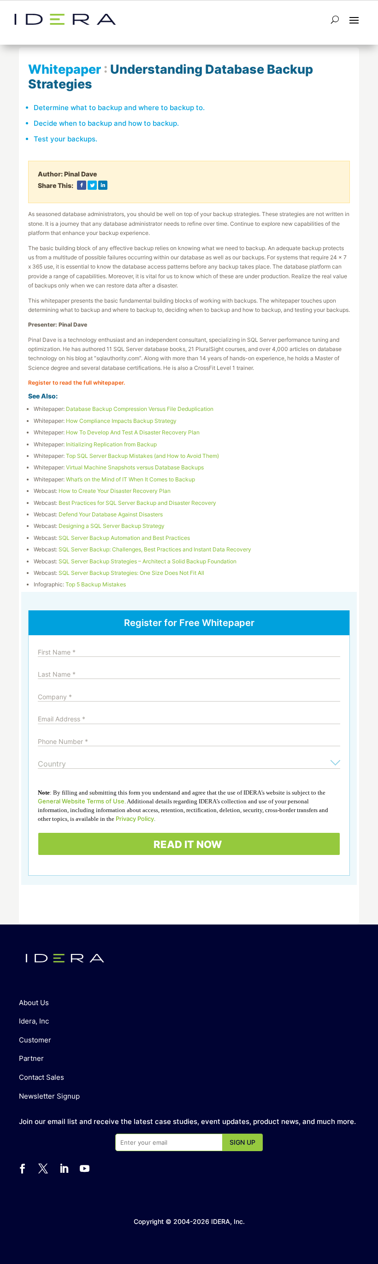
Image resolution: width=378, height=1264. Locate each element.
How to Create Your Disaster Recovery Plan (115, 490)
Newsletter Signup (49, 1096)
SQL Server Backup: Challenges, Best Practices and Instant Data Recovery (155, 549)
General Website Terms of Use (81, 801)
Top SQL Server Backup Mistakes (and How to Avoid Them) (142, 455)
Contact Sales (41, 1077)
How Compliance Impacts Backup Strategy (121, 420)
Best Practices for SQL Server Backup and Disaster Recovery (137, 502)
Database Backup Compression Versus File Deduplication (139, 408)
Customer (35, 1040)
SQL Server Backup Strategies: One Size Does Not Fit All (131, 572)
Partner (31, 1058)
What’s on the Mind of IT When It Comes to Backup (130, 479)
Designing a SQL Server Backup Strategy (112, 525)
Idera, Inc (34, 1021)
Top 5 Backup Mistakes (95, 584)
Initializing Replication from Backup (111, 444)
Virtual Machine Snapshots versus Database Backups (135, 467)
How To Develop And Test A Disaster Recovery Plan (133, 432)
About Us (34, 1002)
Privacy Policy (135, 818)
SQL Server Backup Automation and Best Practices (124, 537)
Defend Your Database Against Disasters (111, 514)
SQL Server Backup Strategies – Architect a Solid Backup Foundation (147, 561)
